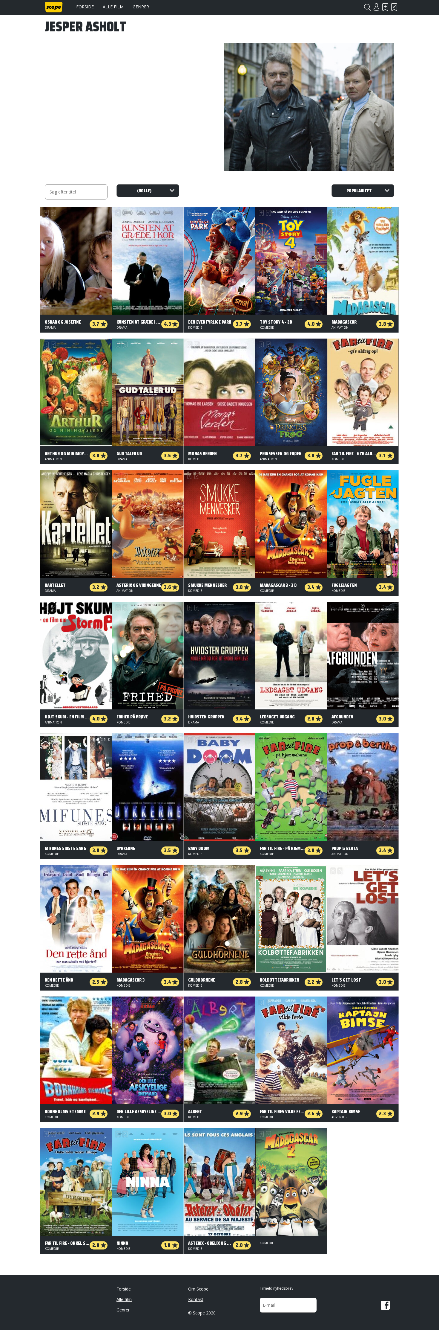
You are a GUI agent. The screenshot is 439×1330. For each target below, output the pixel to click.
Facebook (385, 1305)
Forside (85, 7)
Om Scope (198, 1289)
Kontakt (195, 1299)
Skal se (385, 7)
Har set (394, 7)
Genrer (141, 7)
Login (376, 7)
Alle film (113, 7)
